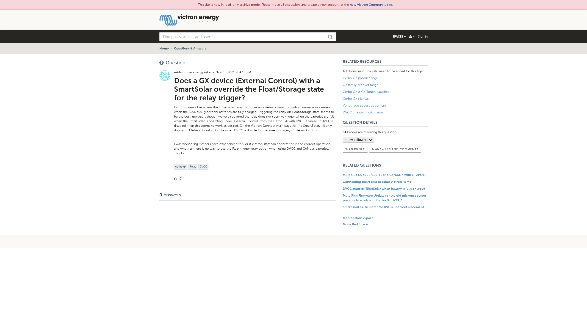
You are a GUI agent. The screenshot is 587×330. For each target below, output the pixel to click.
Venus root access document (364, 105)
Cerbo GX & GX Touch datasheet (367, 92)
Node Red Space (355, 224)
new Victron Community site (371, 5)
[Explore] (412, 36)
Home (164, 48)
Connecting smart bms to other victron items (377, 182)
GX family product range (360, 85)
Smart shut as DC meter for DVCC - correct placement (383, 207)
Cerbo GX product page (360, 78)
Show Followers (357, 140)
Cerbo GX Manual (355, 99)
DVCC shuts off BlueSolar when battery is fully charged (384, 188)
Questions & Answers (190, 48)
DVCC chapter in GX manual (364, 112)
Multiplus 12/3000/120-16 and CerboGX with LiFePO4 (384, 175)
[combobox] (247, 36)
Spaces (398, 36)
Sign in (423, 36)
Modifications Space (358, 218)
